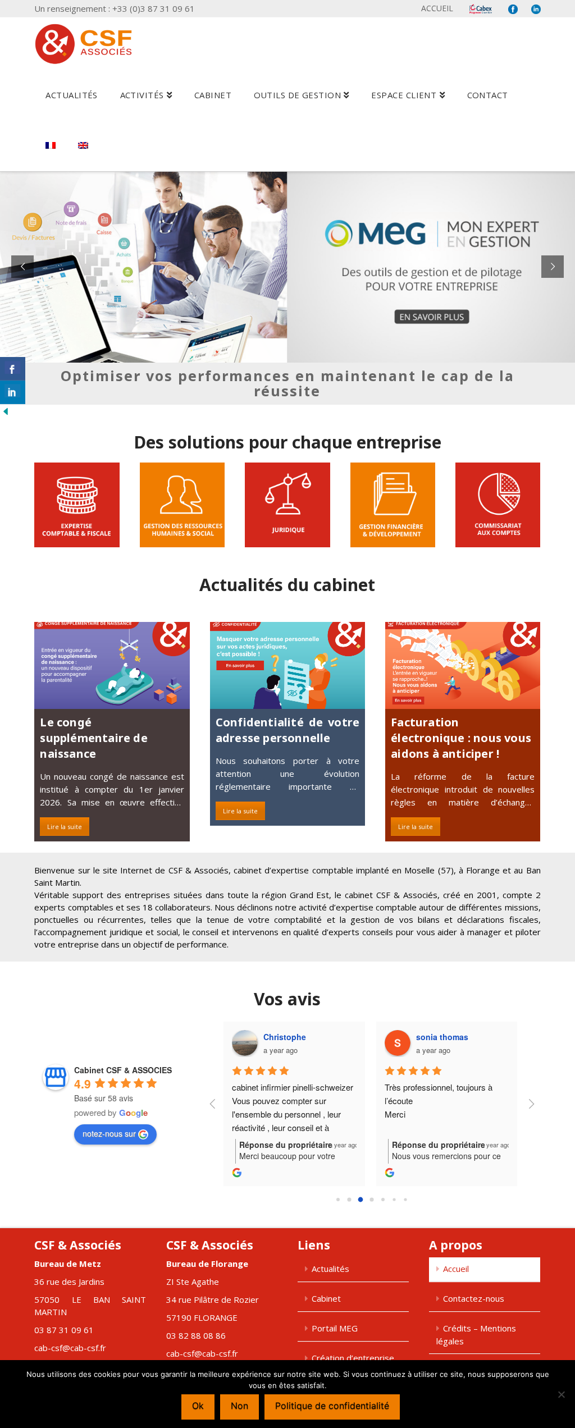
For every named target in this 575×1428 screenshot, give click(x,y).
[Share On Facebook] (12, 369)
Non (239, 1405)
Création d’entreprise (353, 1357)
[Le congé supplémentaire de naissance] (111, 665)
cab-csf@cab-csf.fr (70, 1347)
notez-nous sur (109, 1133)
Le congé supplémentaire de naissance (93, 738)
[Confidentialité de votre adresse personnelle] (287, 665)
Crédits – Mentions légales (476, 1334)
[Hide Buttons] (5, 410)
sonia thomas (442, 1036)
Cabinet (326, 1298)
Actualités (330, 1268)
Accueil (437, 8)
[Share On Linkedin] (12, 392)
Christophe (284, 1036)
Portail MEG (335, 1328)
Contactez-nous (473, 1298)
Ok (198, 1405)
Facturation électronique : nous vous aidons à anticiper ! (461, 738)
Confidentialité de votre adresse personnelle (287, 730)
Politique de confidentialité (332, 1405)
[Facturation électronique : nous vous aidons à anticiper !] (462, 665)
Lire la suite (64, 826)
